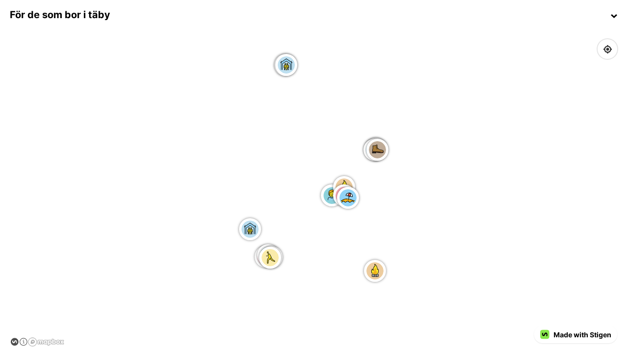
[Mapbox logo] (46, 342)
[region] (313, 176)
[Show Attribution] (23, 342)
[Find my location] (608, 49)
